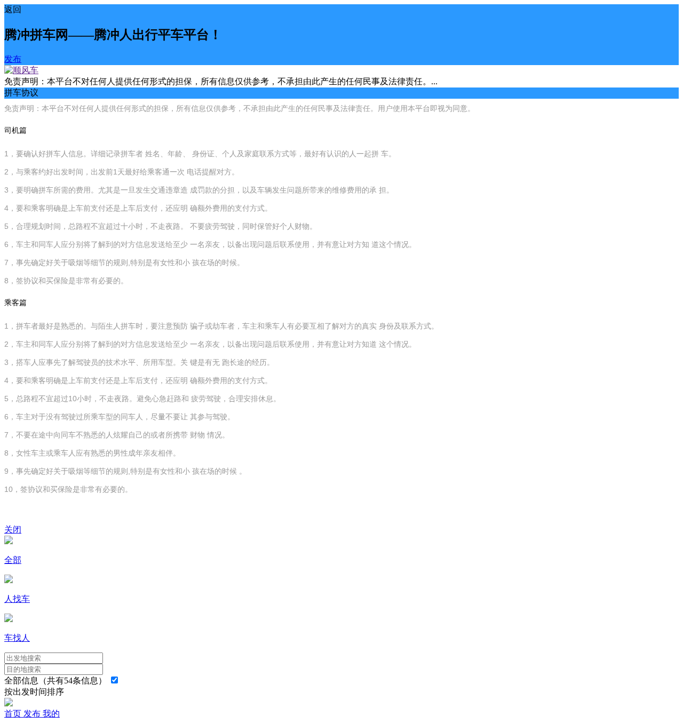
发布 (12, 58)
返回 (12, 9)
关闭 (12, 529)
